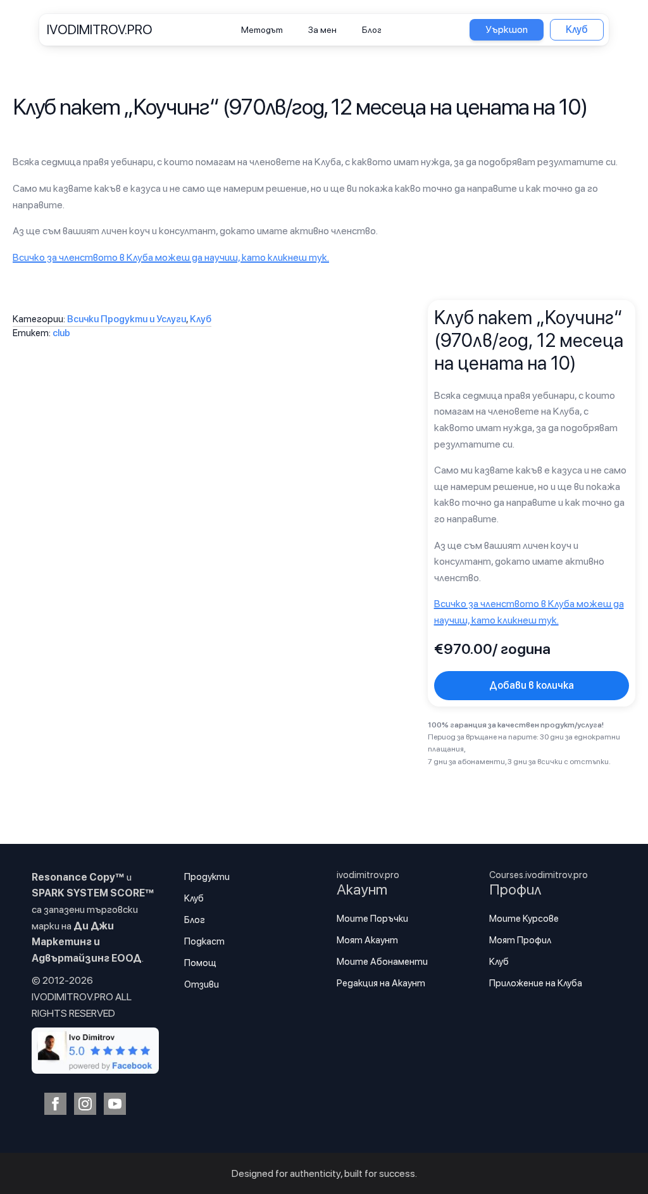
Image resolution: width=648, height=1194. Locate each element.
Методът (262, 30)
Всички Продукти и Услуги (126, 319)
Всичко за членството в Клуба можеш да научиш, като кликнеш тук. (171, 257)
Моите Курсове (524, 918)
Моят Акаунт (367, 940)
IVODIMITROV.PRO (100, 29)
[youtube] (115, 1104)
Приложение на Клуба (535, 983)
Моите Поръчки (372, 918)
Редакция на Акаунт (381, 983)
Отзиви (201, 984)
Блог (372, 30)
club (61, 333)
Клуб (200, 319)
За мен (322, 30)
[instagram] (85, 1104)
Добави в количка (531, 685)
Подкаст (204, 941)
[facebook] (55, 1104)
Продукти (207, 877)
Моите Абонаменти (382, 961)
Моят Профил (520, 940)
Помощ (200, 963)
